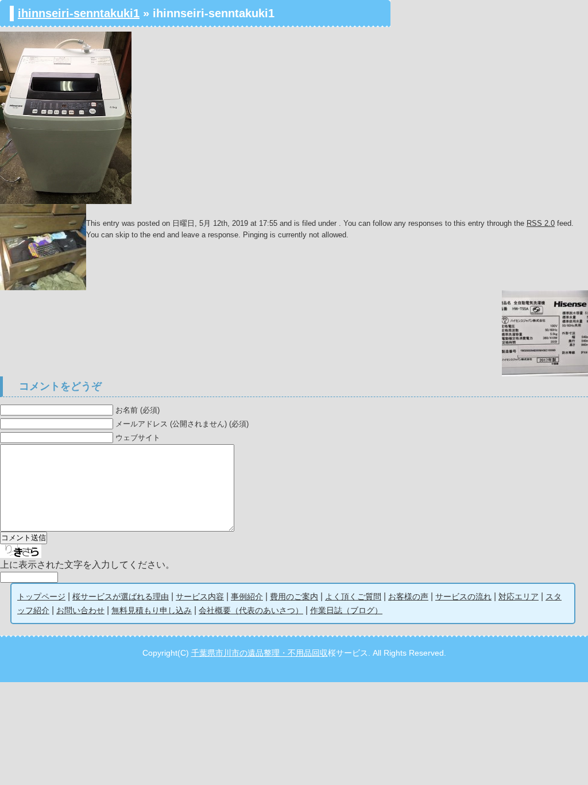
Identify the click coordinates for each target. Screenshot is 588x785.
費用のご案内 (294, 596)
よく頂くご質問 (353, 596)
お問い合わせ (80, 610)
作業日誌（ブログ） (346, 610)
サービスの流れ (463, 596)
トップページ (41, 596)
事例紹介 (247, 596)
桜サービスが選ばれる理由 (120, 596)
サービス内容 (200, 596)
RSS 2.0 (541, 223)
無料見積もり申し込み (151, 610)
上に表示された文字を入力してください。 (87, 564)
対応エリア (518, 596)
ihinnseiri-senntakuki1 (79, 13)
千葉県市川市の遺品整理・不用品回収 (259, 652)
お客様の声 (408, 596)
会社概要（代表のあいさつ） (251, 610)
